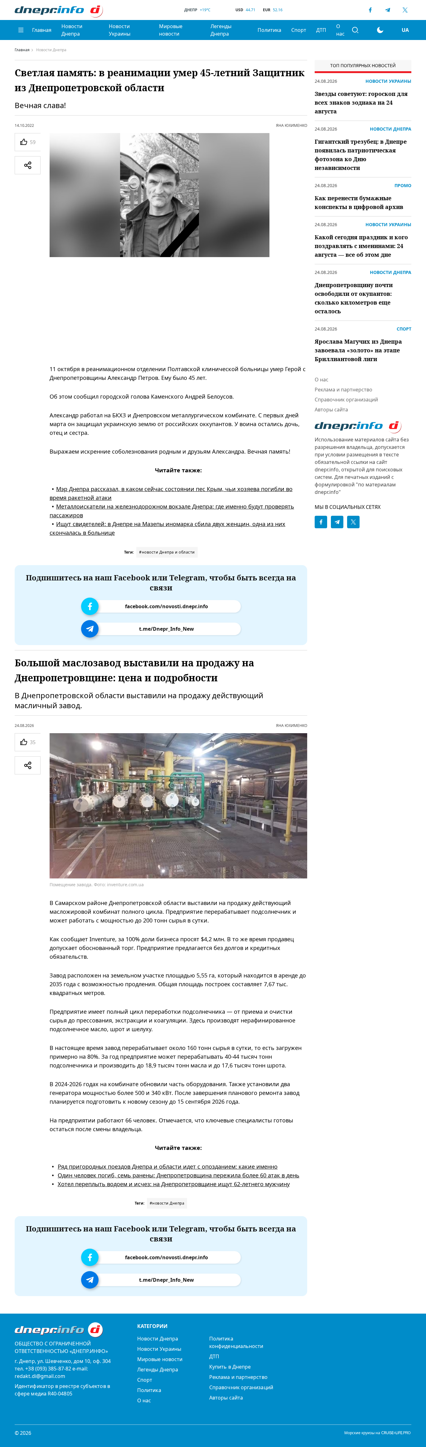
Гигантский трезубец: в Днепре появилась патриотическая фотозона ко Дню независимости (361, 155)
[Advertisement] (178, 311)
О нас (340, 30)
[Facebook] (370, 10)
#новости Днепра (167, 1203)
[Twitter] (405, 10)
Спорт (298, 30)
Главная (41, 30)
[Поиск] (355, 30)
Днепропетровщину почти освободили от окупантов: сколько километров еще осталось (354, 298)
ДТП (321, 30)
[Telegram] (387, 10)
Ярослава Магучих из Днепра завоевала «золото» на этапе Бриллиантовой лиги (358, 350)
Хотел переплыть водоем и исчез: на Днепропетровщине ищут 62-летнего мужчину (174, 1183)
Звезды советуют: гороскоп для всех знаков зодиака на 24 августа (361, 102)
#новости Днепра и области (167, 552)
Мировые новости (170, 30)
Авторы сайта (331, 409)
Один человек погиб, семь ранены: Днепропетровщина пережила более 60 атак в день (178, 1175)
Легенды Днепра (221, 30)
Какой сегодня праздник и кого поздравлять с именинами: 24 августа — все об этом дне (361, 245)
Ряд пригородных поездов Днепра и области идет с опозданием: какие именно (168, 1166)
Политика (269, 30)
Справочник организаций (346, 399)
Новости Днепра (71, 30)
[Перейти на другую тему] (380, 30)
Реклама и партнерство (343, 389)
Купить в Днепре (230, 1366)
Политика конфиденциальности (236, 1342)
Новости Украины (119, 30)
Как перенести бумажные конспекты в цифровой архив (359, 202)
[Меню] (21, 30)
